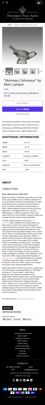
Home (9, 25)
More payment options (22, 114)
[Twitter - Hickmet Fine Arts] (13, 380)
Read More (7, 308)
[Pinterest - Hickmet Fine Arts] (24, 380)
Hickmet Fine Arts (18, 397)
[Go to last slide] (3, 71)
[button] (9, 71)
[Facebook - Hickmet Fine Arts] (17, 380)
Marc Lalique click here (25, 299)
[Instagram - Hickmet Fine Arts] (20, 380)
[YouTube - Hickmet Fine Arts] (27, 380)
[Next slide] (41, 71)
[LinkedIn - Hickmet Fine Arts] (31, 380)
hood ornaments (8, 258)
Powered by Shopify (30, 397)
